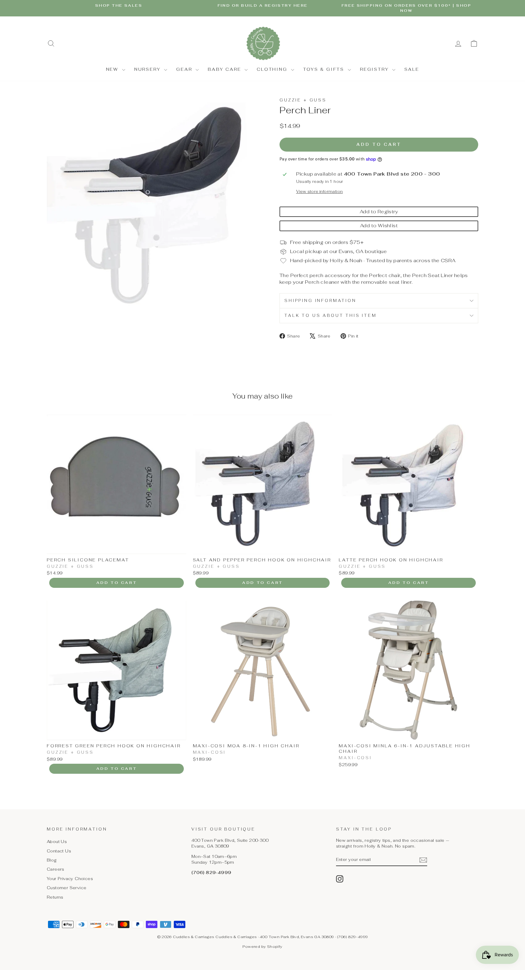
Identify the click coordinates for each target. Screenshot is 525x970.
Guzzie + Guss (303, 100)
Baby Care (225, 69)
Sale (411, 69)
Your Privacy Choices (70, 878)
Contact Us (59, 851)
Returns (55, 897)
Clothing (273, 69)
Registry (375, 69)
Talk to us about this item (330, 315)
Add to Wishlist (379, 225)
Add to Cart (116, 582)
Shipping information (320, 300)
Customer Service (66, 887)
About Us (57, 841)
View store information (319, 191)
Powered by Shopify (262, 946)
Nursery (148, 69)
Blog (52, 860)
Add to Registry (379, 211)
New (113, 69)
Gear (185, 69)
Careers (55, 869)
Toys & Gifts (324, 69)
